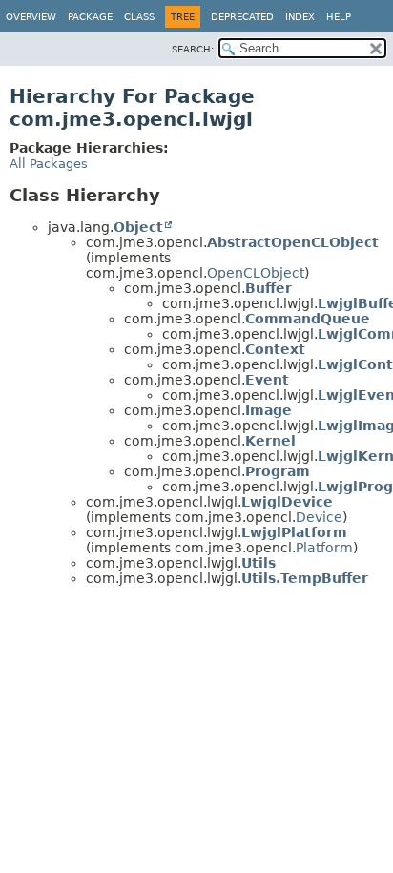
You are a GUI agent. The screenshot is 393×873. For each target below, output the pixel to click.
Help (338, 16)
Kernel (270, 440)
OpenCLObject (255, 273)
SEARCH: (193, 49)
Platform (324, 547)
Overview (31, 16)
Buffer (268, 288)
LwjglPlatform (294, 532)
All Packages (49, 163)
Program (277, 471)
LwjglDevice (287, 501)
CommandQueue (307, 318)
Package (90, 16)
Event (267, 379)
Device (319, 517)
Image (268, 410)
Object (138, 227)
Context (275, 349)
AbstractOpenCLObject (293, 242)
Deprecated (242, 16)
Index (300, 16)
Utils (258, 563)
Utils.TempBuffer (304, 578)
